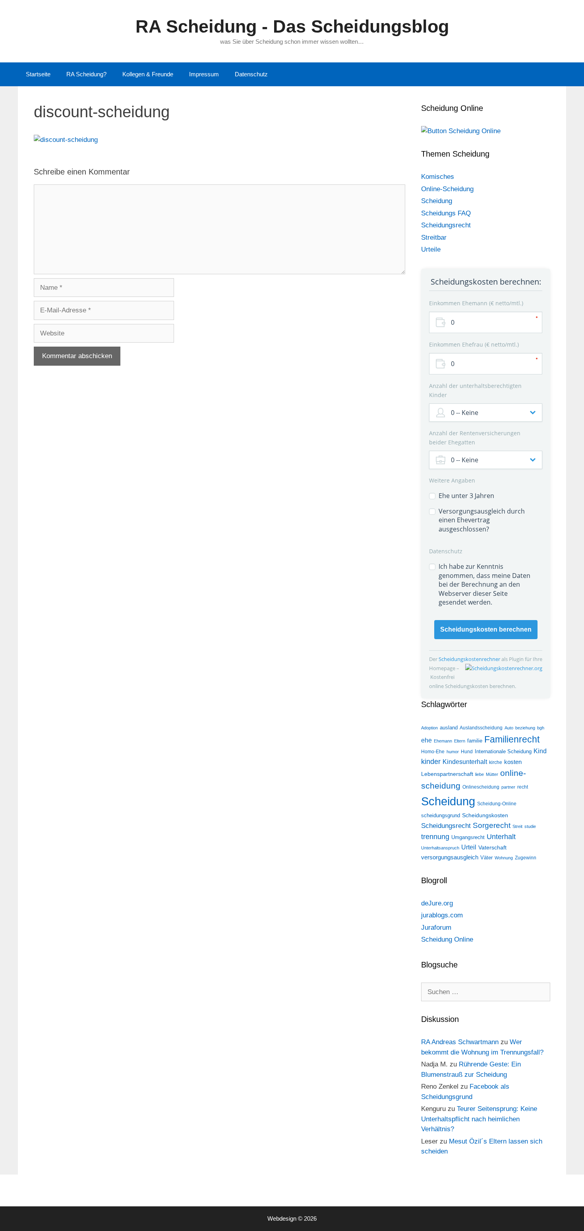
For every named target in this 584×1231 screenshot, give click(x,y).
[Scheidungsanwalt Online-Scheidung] (461, 131)
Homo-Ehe (433, 751)
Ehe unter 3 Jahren (466, 495)
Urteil (468, 847)
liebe (479, 774)
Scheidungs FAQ (446, 213)
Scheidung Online (447, 939)
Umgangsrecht (468, 837)
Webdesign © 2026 (292, 1218)
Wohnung (504, 857)
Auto (509, 727)
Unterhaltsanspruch (440, 847)
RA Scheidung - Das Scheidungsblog (292, 26)
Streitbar (434, 237)
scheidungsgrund (440, 815)
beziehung (525, 727)
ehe (426, 740)
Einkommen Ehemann (475, 303)
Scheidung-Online (496, 803)
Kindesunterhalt (465, 761)
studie (530, 826)
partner (508, 787)
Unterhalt (501, 836)
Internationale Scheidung (503, 751)
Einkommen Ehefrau (473, 344)
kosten (513, 761)
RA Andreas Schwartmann (460, 1042)
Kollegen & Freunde (147, 74)
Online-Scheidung (447, 189)
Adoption (429, 727)
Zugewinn (525, 858)
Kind (540, 751)
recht (522, 787)
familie (474, 741)
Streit (517, 826)
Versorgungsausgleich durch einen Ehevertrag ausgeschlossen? (482, 520)
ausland (449, 728)
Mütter (492, 774)
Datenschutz (251, 74)
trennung (435, 836)
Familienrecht (512, 739)
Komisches (437, 176)
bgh (540, 727)
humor (453, 751)
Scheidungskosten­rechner (470, 659)
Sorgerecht (492, 825)
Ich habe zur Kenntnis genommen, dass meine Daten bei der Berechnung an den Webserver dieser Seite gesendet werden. (484, 584)
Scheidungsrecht (446, 225)
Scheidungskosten (485, 815)
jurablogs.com (442, 915)
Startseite (38, 74)
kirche (495, 762)
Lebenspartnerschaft (447, 774)
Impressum (204, 74)
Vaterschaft (492, 847)
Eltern (459, 741)
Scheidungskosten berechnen (486, 629)
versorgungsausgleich (449, 857)
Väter (486, 858)
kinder (431, 762)
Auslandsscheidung (481, 728)
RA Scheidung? (86, 74)
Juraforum (436, 927)
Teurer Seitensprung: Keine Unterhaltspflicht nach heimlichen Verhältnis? (479, 1119)
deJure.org (437, 903)
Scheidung (436, 201)
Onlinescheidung (480, 787)
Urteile (431, 249)
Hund (467, 751)
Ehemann (443, 741)
